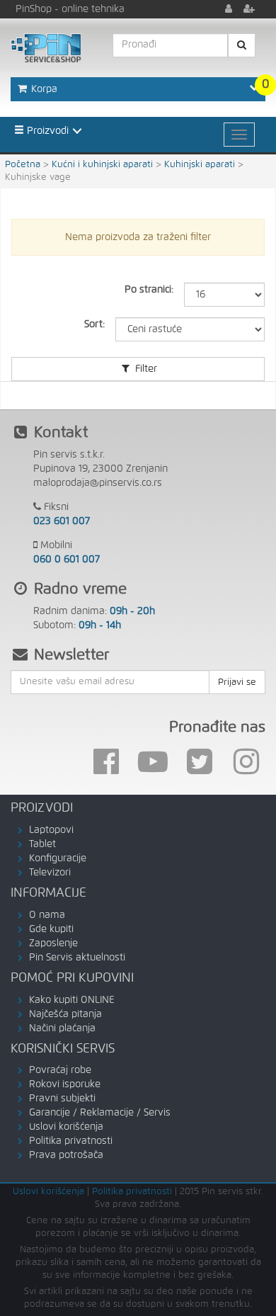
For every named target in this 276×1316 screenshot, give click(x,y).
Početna (22, 164)
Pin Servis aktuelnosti (77, 958)
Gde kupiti (51, 929)
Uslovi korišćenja (66, 1127)
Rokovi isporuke (64, 1084)
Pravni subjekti (62, 1099)
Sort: (94, 324)
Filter (144, 369)
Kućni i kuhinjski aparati (102, 164)
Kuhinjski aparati (199, 164)
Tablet (42, 844)
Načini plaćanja (62, 1028)
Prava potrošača (66, 1155)
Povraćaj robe (60, 1070)
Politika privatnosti (71, 1141)
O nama (47, 915)
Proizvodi (46, 131)
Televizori (50, 873)
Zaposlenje (53, 943)
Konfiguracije (57, 858)
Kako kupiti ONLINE (72, 1000)
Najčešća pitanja (65, 1014)
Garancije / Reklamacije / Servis (100, 1113)
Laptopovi (51, 830)
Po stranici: (149, 290)
